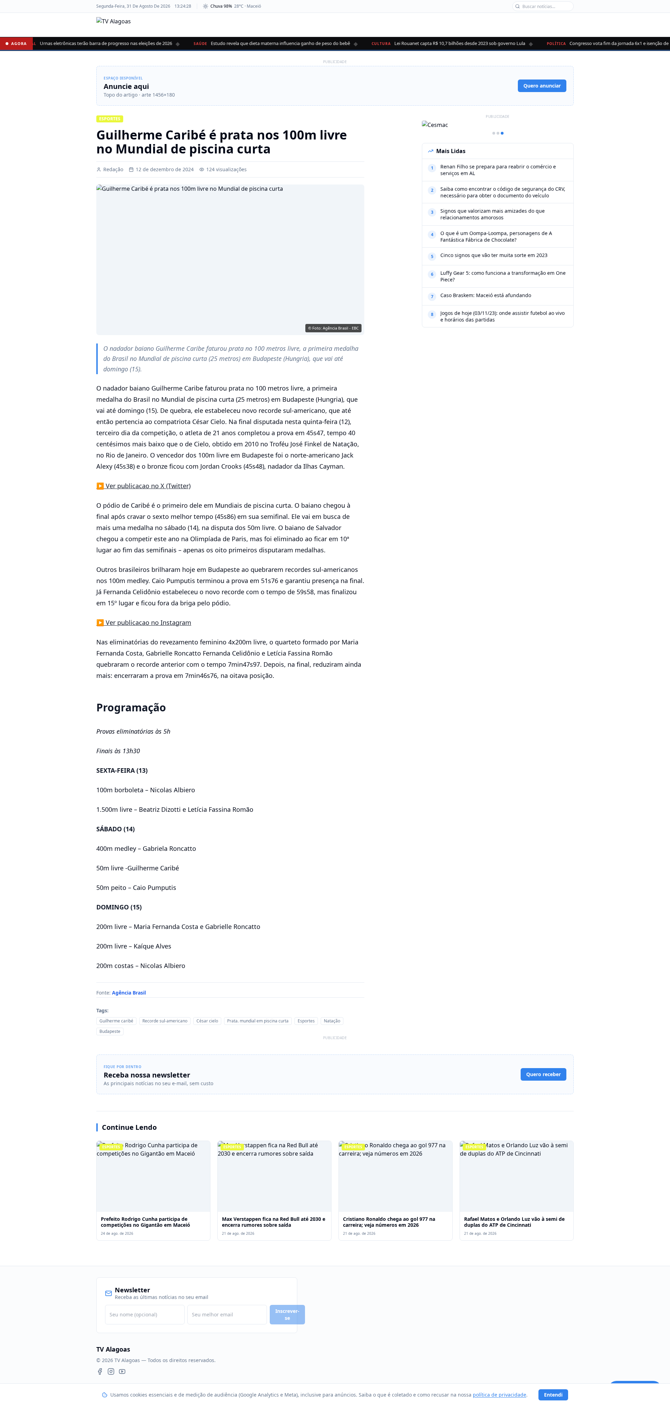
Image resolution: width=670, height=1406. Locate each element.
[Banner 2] (498, 133)
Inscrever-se (287, 1314)
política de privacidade (499, 1394)
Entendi (553, 1394)
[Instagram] (110, 1371)
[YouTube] (122, 1371)
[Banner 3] (502, 133)
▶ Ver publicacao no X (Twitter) (143, 486)
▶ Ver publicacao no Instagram (143, 622)
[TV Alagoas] (113, 24)
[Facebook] (99, 1371)
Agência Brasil (129, 992)
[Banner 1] (493, 133)
